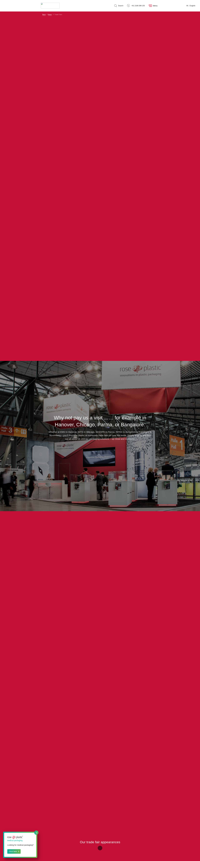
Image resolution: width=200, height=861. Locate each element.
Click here (13, 851)
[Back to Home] (50, 6)
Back (44, 14)
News (50, 14)
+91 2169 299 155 (138, 6)
